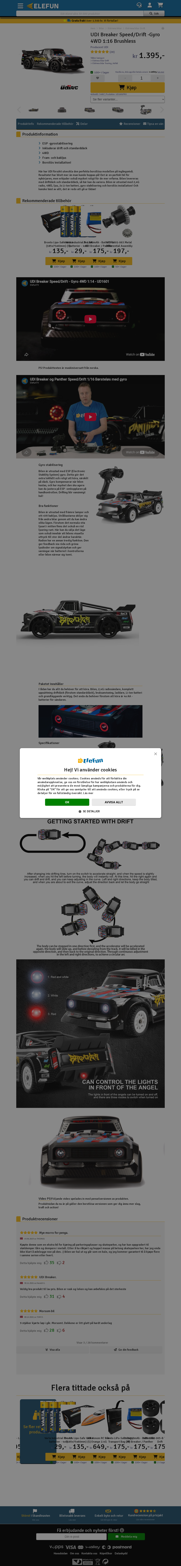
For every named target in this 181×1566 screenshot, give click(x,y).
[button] (90, 811)
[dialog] (90, 783)
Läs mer (88, 793)
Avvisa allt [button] (114, 802)
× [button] (155, 755)
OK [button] (67, 802)
